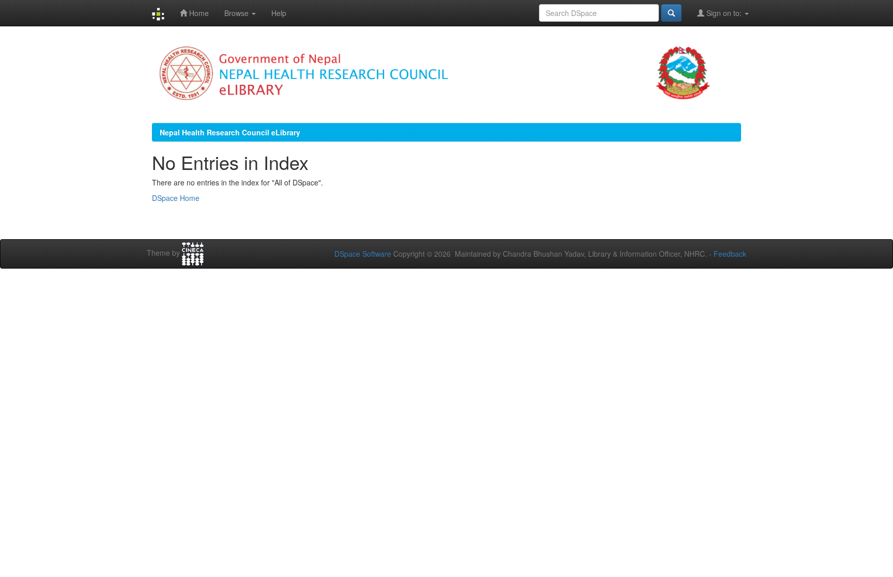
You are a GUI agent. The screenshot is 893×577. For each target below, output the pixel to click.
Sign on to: (724, 13)
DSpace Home (175, 198)
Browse (237, 13)
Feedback (730, 253)
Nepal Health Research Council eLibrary (230, 132)
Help (278, 13)
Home (198, 13)
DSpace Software (362, 253)
